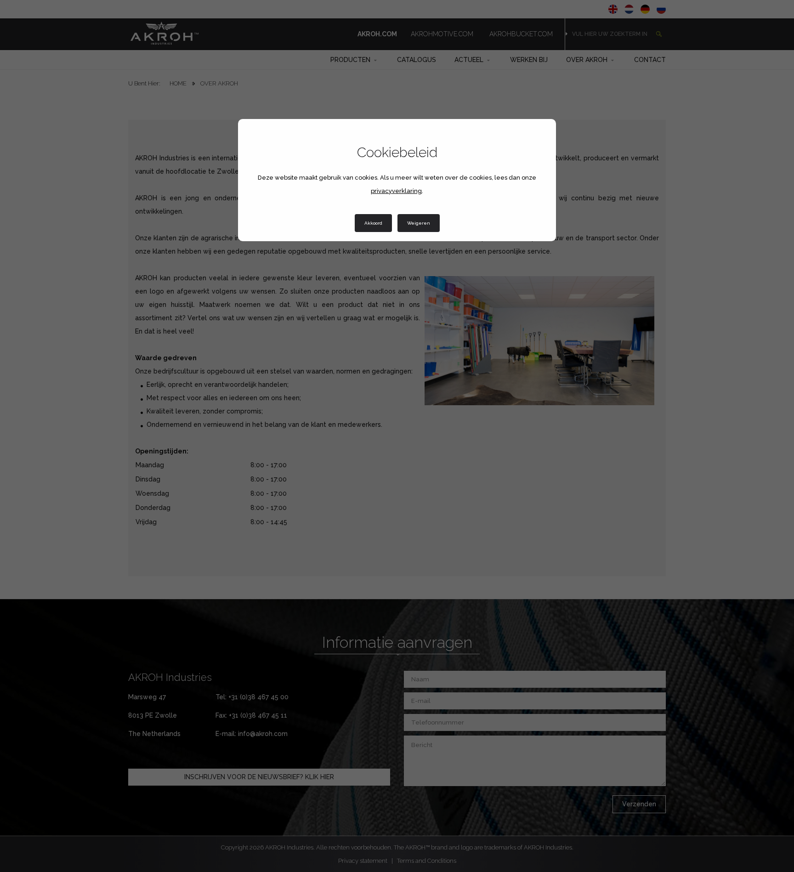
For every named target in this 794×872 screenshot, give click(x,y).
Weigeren (418, 223)
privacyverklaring (396, 190)
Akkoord (373, 223)
